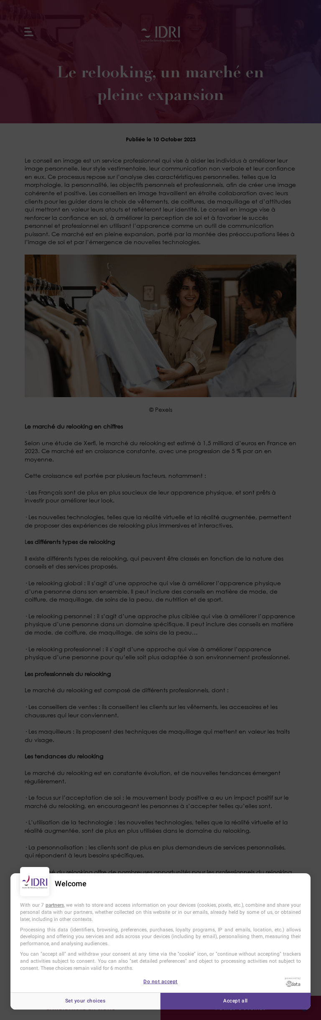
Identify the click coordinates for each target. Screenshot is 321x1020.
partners (55, 905)
